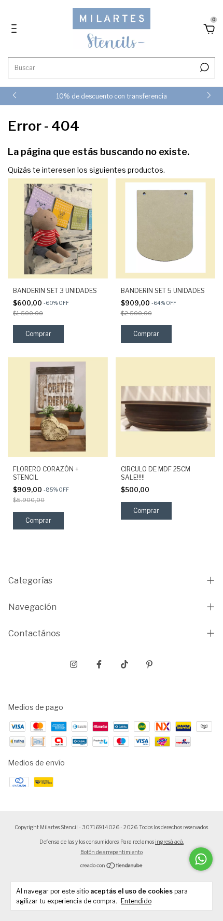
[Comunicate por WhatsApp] (201, 859)
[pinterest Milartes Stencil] (149, 664)
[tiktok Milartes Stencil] (124, 664)
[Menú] (16, 29)
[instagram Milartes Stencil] (73, 664)
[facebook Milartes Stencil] (99, 664)
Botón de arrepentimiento (111, 852)
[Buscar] (203, 67)
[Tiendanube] (111, 866)
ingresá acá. (169, 842)
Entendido (136, 901)
